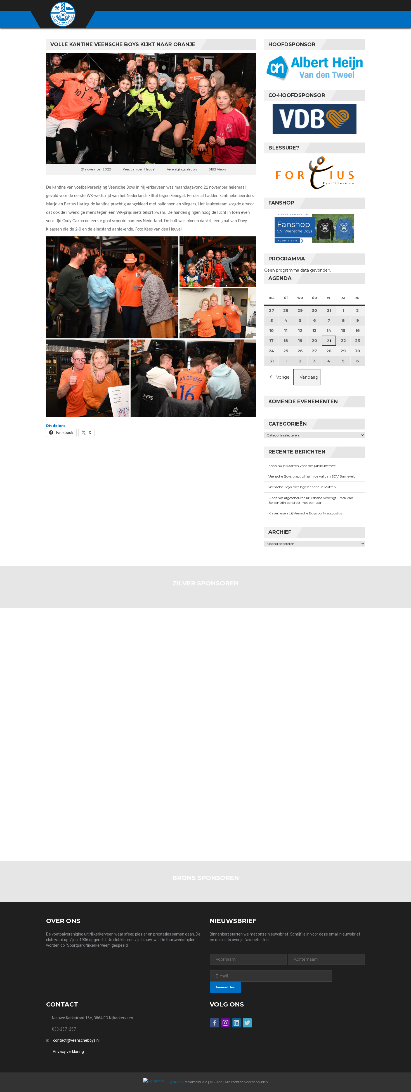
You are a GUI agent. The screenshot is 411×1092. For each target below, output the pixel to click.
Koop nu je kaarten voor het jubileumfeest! (302, 466)
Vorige (283, 377)
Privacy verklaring (68, 1051)
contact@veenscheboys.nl (76, 1040)
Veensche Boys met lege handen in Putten (302, 487)
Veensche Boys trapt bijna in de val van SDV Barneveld (312, 476)
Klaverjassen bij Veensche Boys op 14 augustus (305, 513)
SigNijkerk (175, 1082)
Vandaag (309, 377)
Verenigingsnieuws (182, 169)
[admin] (332, 5)
